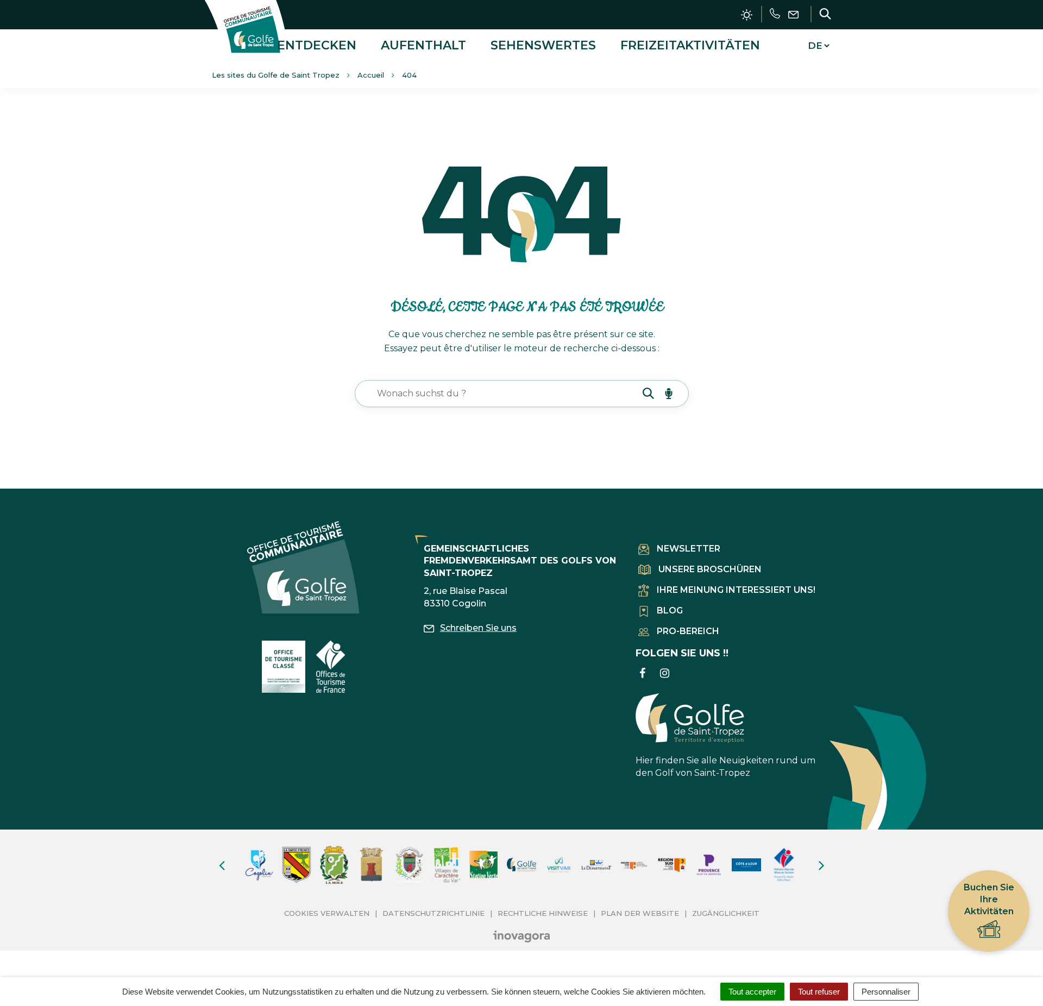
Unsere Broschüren (710, 569)
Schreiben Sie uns (478, 628)
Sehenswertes (543, 45)
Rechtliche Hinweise (543, 913)
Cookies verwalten (326, 913)
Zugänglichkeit (725, 913)
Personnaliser (886, 991)
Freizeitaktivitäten (690, 45)
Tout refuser (819, 991)
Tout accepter (752, 991)
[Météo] (746, 15)
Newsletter (688, 548)
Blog (670, 610)
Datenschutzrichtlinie (433, 913)
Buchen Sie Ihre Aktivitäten (989, 899)
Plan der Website (640, 913)
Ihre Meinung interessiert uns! (736, 590)
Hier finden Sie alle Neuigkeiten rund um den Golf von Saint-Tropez (725, 766)
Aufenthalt (423, 45)
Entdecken (316, 45)
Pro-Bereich (688, 631)
